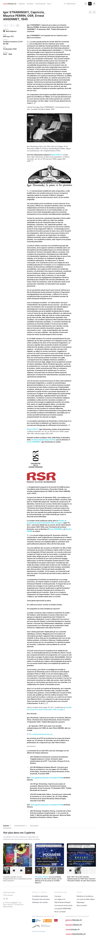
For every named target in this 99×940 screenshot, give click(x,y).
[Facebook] (4, 899)
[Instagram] (7, 899)
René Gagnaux (11, 31)
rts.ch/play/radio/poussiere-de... (42, 734)
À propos (57, 896)
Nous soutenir (82, 905)
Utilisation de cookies (40, 902)
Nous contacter (60, 912)
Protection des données (41, 899)
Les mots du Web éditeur (86, 899)
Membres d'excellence (85, 896)
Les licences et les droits (63, 905)
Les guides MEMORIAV (62, 908)
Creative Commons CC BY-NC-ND (13, 43)
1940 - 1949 (7, 54)
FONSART (14, 902)
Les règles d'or (59, 899)
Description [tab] (34, 826)
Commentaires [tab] (20, 826)
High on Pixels (8, 906)
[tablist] (49, 825)
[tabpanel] (49, 857)
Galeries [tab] (7, 826)
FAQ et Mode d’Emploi (62, 902)
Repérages (80, 902)
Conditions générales (40, 896)
